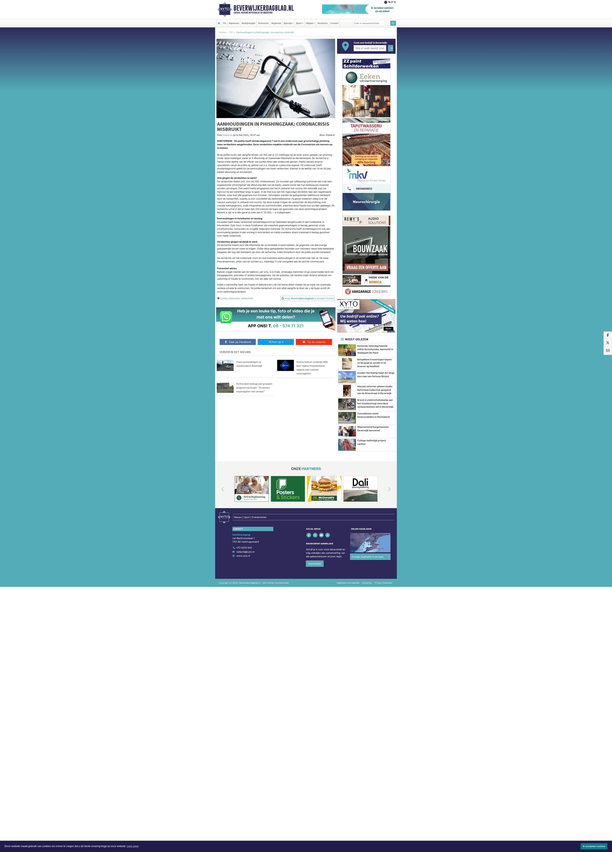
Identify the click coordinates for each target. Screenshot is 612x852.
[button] (219, 489)
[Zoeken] (393, 23)
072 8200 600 (244, 547)
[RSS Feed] (328, 535)
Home (222, 32)
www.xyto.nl (243, 555)
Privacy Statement (383, 583)
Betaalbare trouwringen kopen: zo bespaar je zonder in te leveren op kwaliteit (374, 363)
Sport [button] (299, 23)
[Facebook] (309, 535)
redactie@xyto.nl (245, 551)
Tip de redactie (316, 342)
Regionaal (276, 23)
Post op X (277, 342)
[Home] (219, 23)
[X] (315, 535)
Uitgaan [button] (309, 23)
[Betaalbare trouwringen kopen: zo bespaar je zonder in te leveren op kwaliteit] (347, 364)
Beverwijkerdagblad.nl (263, 8)
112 (224, 23)
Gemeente (263, 23)
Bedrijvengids (248, 23)
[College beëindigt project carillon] (347, 445)
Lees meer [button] (133, 846)
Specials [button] (288, 23)
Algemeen (234, 23)
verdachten (247, 298)
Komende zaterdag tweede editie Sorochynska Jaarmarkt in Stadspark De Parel (375, 349)
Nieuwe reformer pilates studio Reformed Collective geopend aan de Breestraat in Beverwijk (374, 390)
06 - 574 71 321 (288, 325)
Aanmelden (314, 563)
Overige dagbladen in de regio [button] (368, 556)
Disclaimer (367, 583)
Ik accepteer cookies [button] (594, 846)
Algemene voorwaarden (348, 583)
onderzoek (234, 298)
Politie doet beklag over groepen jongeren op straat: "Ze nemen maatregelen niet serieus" (254, 387)
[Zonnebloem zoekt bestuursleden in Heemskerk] (347, 418)
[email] (608, 351)
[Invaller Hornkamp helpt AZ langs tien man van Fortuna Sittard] (347, 377)
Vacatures (322, 23)
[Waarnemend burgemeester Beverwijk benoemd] (347, 431)
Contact (334, 23)
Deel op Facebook (240, 342)
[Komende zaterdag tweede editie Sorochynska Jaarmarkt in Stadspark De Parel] (347, 350)
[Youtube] (321, 535)
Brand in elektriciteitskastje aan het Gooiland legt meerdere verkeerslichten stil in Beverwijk (375, 403)
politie (224, 298)
